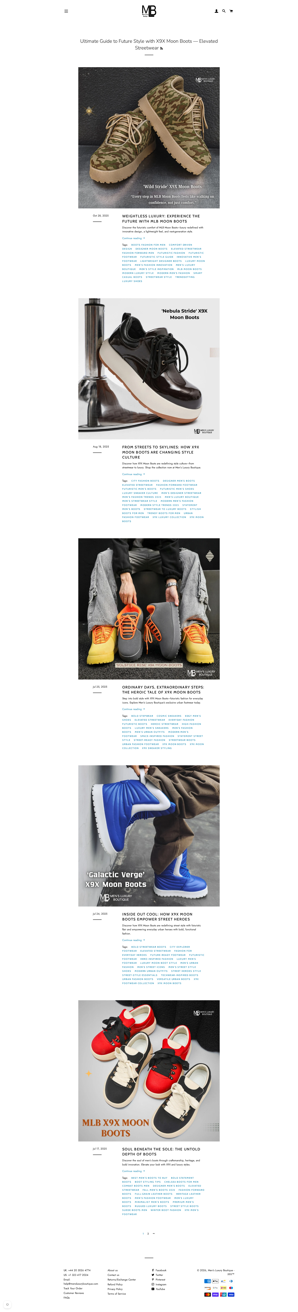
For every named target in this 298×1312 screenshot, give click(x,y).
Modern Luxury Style (138, 273)
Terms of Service (117, 1294)
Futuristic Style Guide (156, 256)
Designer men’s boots (179, 480)
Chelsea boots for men (181, 1181)
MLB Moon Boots (189, 269)
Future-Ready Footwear (168, 955)
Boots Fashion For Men (148, 244)
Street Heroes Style (186, 971)
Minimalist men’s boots (152, 1202)
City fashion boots (145, 480)
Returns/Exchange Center (122, 1280)
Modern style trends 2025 (159, 505)
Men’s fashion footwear (153, 1198)
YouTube (160, 1289)
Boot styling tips (148, 1181)
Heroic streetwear (164, 724)
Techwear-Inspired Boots (179, 975)
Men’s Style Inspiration (156, 269)
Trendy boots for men (163, 513)
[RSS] (161, 48)
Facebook (160, 1270)
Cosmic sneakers (169, 715)
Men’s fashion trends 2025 (141, 497)
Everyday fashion (181, 719)
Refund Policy (115, 1284)
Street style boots (184, 1206)
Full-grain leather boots (154, 1193)
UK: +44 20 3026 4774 (77, 1270)
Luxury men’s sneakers (152, 728)
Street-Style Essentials (140, 975)
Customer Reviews (74, 1293)
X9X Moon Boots (174, 744)
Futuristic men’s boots (139, 488)
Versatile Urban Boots (173, 979)
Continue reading (132, 238)
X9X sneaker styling (157, 748)
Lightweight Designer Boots (161, 261)
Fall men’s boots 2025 (159, 1189)
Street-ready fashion (149, 740)
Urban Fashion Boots (137, 979)
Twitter (159, 1275)
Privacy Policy (115, 1289)
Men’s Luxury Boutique (182, 497)
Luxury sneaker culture (140, 493)
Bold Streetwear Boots (148, 946)
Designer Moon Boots (152, 248)
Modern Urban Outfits (151, 971)
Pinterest (160, 1280)
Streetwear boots (182, 740)
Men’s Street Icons (151, 967)
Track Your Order (73, 1288)
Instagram (160, 1284)
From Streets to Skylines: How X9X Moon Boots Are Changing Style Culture (160, 452)
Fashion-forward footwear (176, 484)
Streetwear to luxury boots (165, 509)
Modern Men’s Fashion (173, 273)
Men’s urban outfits (150, 731)
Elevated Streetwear (186, 248)
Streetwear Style (159, 277)
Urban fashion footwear (140, 744)
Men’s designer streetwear (181, 493)
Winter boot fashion (166, 1210)
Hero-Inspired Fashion (156, 959)
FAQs (67, 1298)
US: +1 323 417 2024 (76, 1275)
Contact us (113, 1275)
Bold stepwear (142, 715)
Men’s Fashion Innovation (153, 265)
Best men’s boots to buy (149, 1177)
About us (113, 1270)
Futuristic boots (134, 724)
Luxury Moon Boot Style (158, 962)
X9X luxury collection (169, 517)
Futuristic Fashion (171, 252)
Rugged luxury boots (151, 1206)
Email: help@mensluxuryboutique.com (81, 1281)
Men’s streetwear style (139, 501)
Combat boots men (136, 1185)
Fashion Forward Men (138, 252)
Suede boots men (134, 1210)
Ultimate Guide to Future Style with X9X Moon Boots (136, 41)
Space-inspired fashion (157, 736)
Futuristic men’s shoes (177, 488)
